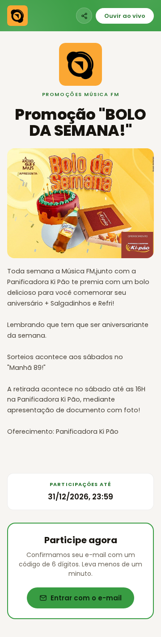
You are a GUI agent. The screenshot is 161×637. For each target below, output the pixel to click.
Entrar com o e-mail (86, 598)
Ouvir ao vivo (124, 16)
